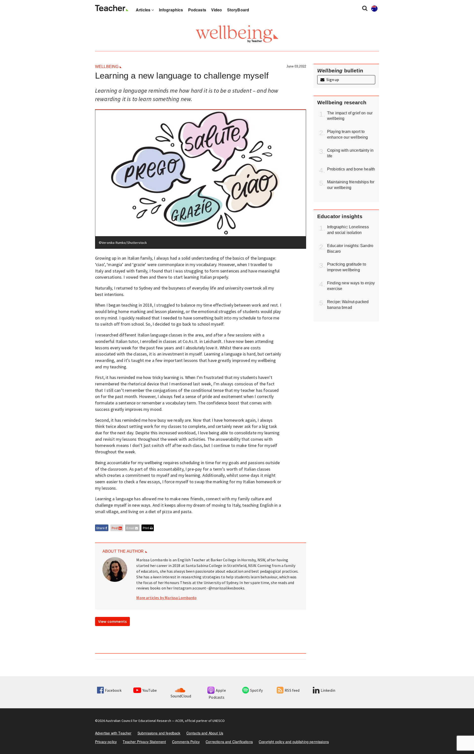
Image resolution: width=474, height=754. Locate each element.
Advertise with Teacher (113, 733)
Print (146, 528)
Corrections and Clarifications (229, 741)
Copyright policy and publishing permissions (294, 741)
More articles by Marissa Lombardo (166, 597)
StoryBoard (238, 10)
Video (216, 10)
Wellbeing (106, 66)
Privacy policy (106, 741)
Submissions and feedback (159, 733)
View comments (112, 621)
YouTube (149, 690)
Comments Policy (186, 741)
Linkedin (328, 690)
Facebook (113, 690)
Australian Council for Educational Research (138, 720)
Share (100, 528)
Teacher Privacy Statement (144, 741)
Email (130, 528)
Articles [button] (143, 10)
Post (115, 528)
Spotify (256, 690)
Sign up (332, 79)
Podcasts (197, 10)
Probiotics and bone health (351, 169)
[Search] (365, 7)
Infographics (171, 10)
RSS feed (292, 690)
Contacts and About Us (204, 733)
